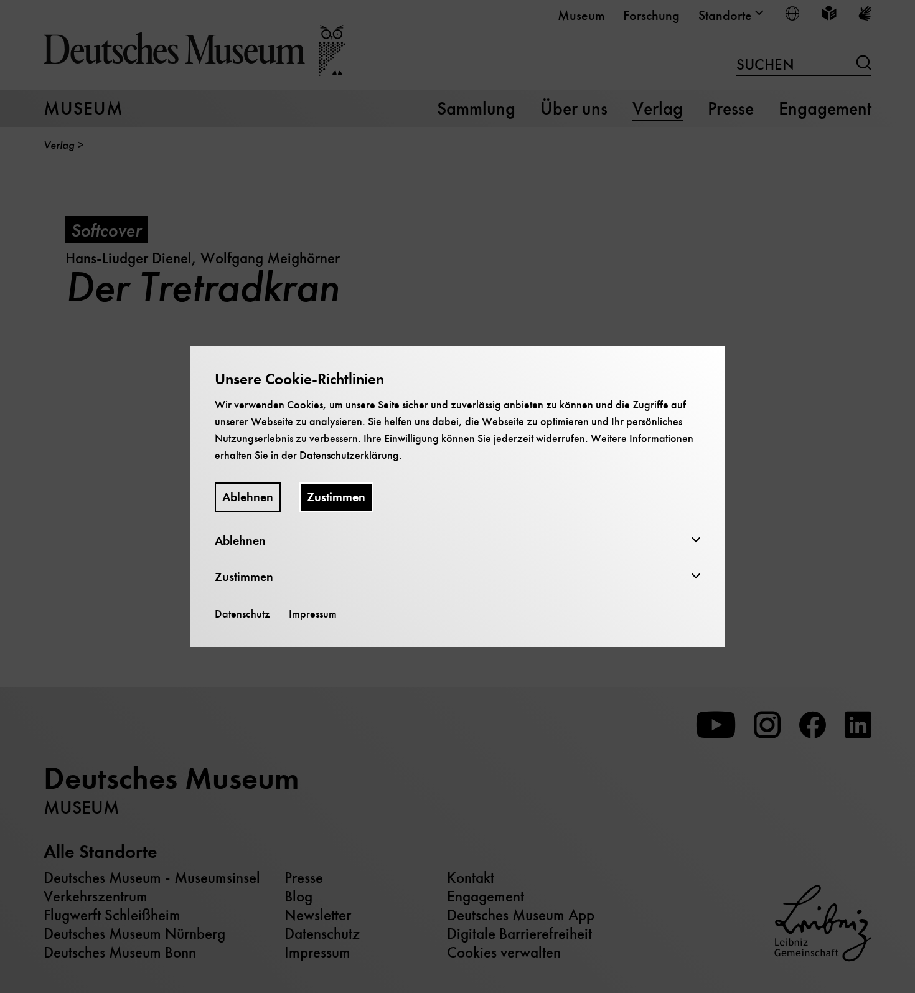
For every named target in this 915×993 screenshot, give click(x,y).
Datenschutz (242, 614)
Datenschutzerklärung (349, 455)
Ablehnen (247, 497)
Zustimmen (336, 497)
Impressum (313, 614)
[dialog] (457, 496)
